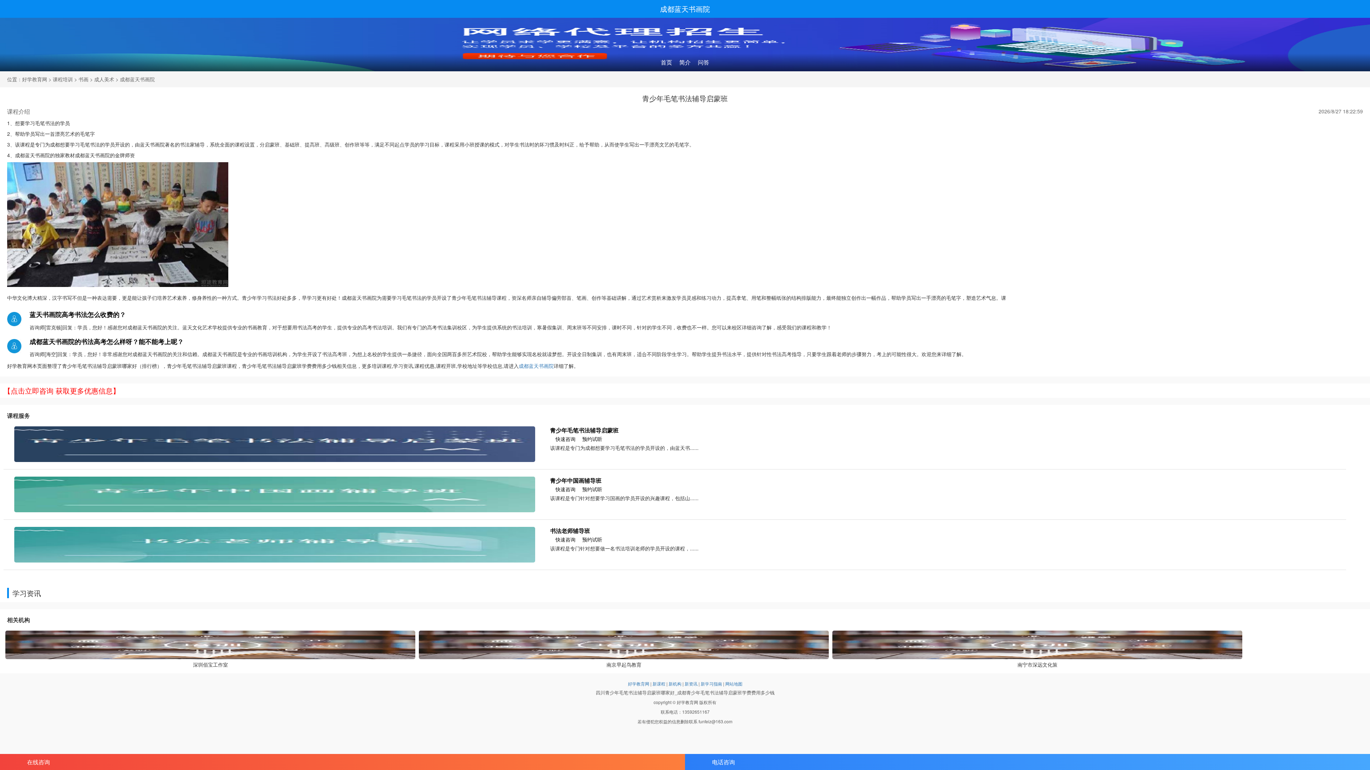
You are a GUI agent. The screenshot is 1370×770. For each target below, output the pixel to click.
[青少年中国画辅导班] (274, 493)
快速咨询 (565, 438)
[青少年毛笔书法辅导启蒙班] (274, 443)
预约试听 (592, 438)
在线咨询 (38, 762)
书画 (83, 79)
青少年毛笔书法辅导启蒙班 (584, 430)
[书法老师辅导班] (274, 544)
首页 (666, 62)
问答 (703, 62)
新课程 (659, 684)
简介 (685, 62)
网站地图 (733, 684)
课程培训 (63, 79)
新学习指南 (711, 684)
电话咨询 (723, 762)
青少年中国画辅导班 (576, 480)
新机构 (675, 684)
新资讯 (691, 684)
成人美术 (104, 79)
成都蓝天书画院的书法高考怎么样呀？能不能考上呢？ (107, 341)
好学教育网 (34, 79)
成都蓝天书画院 (685, 9)
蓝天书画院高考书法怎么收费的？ (78, 314)
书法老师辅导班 (570, 531)
